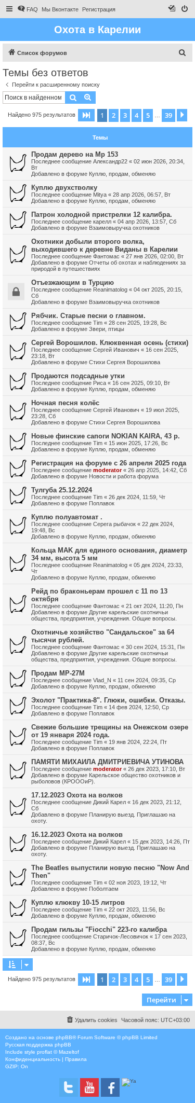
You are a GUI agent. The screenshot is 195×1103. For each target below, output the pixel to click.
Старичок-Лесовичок (120, 936)
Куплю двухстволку (64, 187)
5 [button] (148, 115)
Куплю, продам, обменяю (122, 174)
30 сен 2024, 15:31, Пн (155, 647)
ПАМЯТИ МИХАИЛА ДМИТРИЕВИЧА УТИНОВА (107, 762)
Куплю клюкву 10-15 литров (78, 902)
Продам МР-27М (58, 673)
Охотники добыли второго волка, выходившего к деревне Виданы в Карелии (104, 245)
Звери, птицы (106, 329)
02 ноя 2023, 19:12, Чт (137, 882)
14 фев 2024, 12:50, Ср (139, 707)
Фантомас (106, 256)
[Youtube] (89, 1087)
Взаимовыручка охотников (124, 228)
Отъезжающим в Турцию (72, 282)
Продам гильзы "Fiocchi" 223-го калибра (99, 929)
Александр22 (110, 161)
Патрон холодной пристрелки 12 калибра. (101, 214)
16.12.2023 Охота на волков (77, 834)
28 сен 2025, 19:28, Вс (138, 323)
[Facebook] (110, 1087)
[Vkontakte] (68, 1087)
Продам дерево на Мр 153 (74, 154)
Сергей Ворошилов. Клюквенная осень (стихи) (109, 343)
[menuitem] (27, 9)
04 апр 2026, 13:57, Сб (147, 221)
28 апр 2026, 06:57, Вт (142, 194)
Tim (97, 323)
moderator (107, 470)
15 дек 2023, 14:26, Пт (161, 841)
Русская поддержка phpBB (38, 1044)
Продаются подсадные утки (78, 376)
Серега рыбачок (114, 524)
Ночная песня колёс (65, 403)
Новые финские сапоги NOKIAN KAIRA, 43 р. (105, 436)
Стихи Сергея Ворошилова (124, 362)
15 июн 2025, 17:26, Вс (138, 443)
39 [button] (168, 115)
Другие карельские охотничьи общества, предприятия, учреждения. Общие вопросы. (104, 615)
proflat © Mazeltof (58, 1052)
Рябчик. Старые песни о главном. (88, 316)
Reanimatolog (110, 289)
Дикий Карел (109, 802)
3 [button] (125, 115)
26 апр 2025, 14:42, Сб (157, 470)
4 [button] (136, 115)
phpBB (64, 1037)
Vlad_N (102, 680)
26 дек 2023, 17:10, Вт (156, 769)
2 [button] (113, 115)
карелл (102, 221)
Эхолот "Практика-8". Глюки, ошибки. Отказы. (108, 700)
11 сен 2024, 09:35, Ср (147, 680)
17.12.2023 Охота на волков (77, 795)
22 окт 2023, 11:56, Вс (137, 909)
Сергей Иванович (116, 350)
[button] (86, 115)
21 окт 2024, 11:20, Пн (154, 606)
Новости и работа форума (124, 476)
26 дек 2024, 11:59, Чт (137, 497)
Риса (99, 383)
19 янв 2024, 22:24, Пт (138, 742)
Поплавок (101, 503)
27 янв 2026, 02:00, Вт (155, 256)
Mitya (100, 194)
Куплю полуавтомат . (66, 517)
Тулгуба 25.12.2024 (61, 490)
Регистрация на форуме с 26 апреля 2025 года (108, 463)
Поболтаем (104, 889)
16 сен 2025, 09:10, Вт (141, 383)
